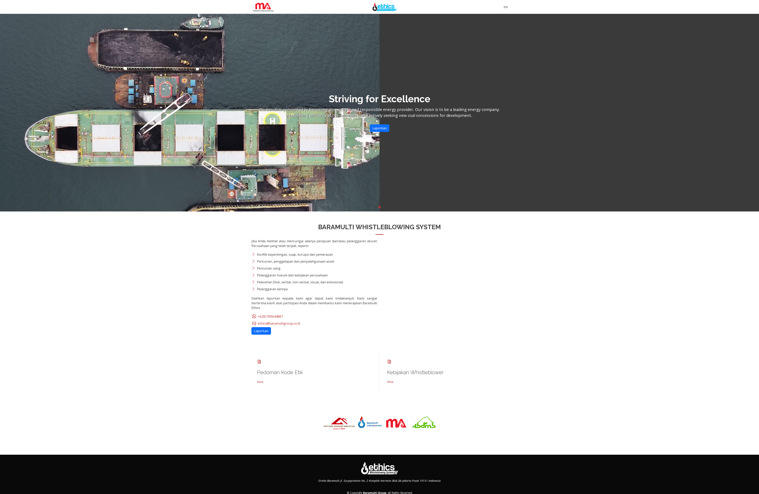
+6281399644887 (270, 316)
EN (506, 7)
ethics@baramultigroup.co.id (278, 323)
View (260, 382)
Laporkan (379, 128)
